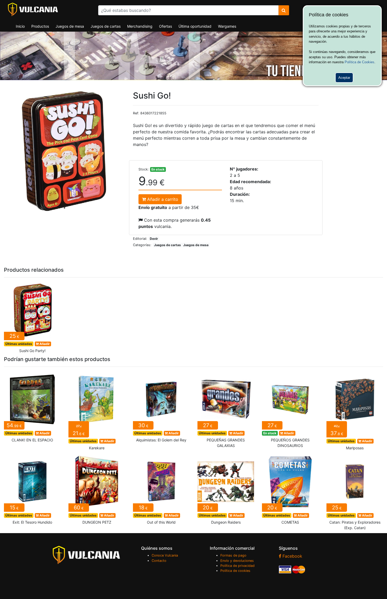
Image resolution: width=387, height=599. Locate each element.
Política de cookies (235, 571)
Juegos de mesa (70, 26)
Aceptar (344, 78)
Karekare (96, 412)
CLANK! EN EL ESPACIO (32, 408)
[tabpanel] (64, 151)
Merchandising (139, 26)
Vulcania (33, 9)
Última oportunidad (194, 26)
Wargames (227, 26)
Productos (40, 26)
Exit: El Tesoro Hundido (32, 490)
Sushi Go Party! (32, 319)
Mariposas (354, 412)
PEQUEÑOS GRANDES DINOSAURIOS (290, 411)
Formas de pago (233, 555)
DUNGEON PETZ (96, 490)
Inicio (20, 26)
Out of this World (161, 490)
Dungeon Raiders (225, 490)
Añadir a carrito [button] (162, 199)
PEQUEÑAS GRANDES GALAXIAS (225, 411)
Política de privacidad (237, 566)
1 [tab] (64, 208)
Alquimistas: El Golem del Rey (161, 408)
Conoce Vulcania (165, 555)
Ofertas (165, 26)
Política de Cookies (359, 62)
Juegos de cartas (106, 26)
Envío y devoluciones (237, 561)
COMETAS (290, 490)
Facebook (291, 556)
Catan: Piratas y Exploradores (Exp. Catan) (354, 493)
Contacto (159, 561)
